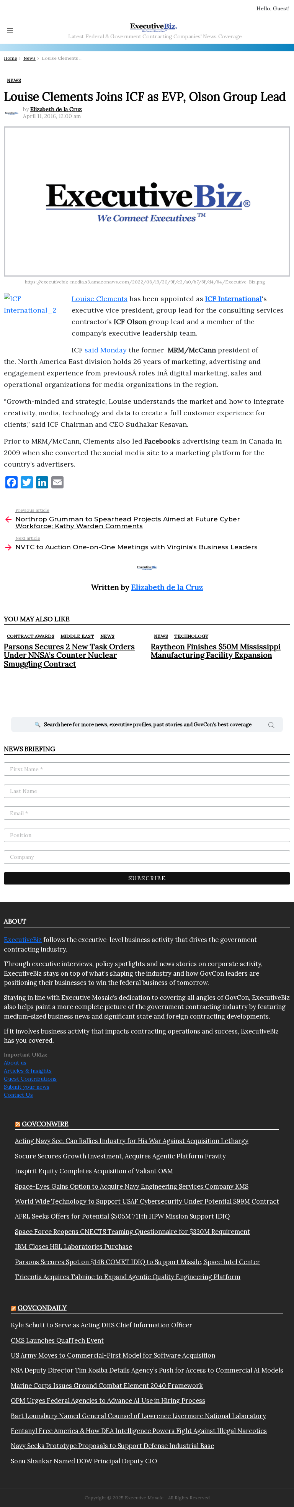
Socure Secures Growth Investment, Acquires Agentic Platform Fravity (120, 1156)
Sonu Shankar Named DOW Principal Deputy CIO (84, 1461)
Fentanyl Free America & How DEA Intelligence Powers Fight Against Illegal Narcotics (139, 1430)
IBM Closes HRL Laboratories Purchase (73, 1246)
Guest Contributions (30, 1078)
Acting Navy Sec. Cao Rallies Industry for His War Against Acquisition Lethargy (131, 1140)
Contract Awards (30, 636)
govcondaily (42, 1308)
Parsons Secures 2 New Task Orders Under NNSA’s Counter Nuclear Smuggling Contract (69, 655)
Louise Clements (99, 298)
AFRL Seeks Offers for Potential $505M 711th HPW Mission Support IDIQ (122, 1216)
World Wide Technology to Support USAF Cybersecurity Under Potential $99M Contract (147, 1201)
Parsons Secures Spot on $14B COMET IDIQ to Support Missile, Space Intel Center (137, 1261)
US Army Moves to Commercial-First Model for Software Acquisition (113, 1355)
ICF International (233, 298)
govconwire (45, 1124)
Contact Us (18, 1094)
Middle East (77, 636)
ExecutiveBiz (23, 940)
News (107, 636)
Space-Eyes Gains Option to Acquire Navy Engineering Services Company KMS (131, 1186)
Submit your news (26, 1086)
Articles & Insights (28, 1070)
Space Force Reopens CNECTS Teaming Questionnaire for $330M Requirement (132, 1231)
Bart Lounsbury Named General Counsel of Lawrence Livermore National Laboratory (138, 1415)
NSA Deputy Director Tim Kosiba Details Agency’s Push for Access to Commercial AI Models (147, 1370)
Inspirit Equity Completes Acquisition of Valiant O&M (94, 1171)
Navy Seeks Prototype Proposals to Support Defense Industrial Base (112, 1445)
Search (271, 726)
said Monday (106, 350)
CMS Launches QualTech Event (57, 1340)
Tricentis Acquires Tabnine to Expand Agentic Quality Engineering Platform (127, 1276)
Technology (191, 636)
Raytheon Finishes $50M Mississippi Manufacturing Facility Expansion (216, 651)
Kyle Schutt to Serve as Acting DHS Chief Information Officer (101, 1325)
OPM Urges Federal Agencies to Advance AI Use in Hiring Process (108, 1400)
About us (15, 1062)
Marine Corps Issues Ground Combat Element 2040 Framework (107, 1385)
